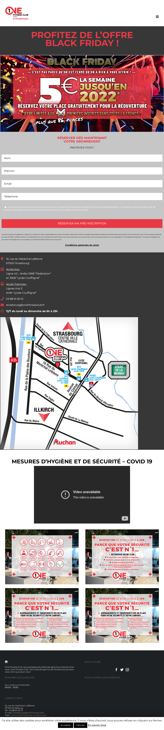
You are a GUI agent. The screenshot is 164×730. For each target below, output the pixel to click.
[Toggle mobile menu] (157, 16)
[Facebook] (116, 669)
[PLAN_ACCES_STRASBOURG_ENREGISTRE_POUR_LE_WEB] (69, 318)
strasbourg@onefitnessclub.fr (25, 304)
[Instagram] (127, 669)
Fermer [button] (80, 725)
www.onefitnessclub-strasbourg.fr (28, 715)
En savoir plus (97, 725)
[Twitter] (121, 669)
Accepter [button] (66, 725)
